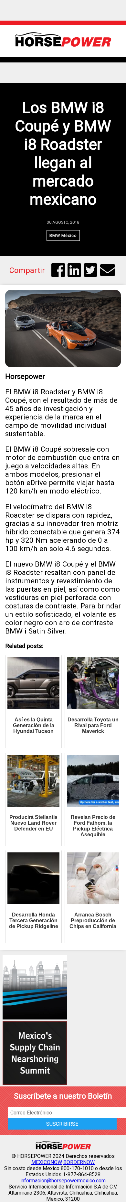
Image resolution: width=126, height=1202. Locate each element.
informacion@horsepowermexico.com (63, 1181)
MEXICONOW (46, 1162)
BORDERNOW (79, 1162)
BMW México (63, 235)
